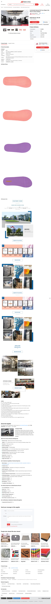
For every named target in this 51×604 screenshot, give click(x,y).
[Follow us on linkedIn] (49, 598)
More (2, 595)
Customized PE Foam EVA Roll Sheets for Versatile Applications (15, 559)
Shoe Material (40, 571)
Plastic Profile (19, 583)
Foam (9, 463)
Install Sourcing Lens (26, 598)
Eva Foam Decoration (20, 593)
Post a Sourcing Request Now (12, 526)
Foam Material (40, 573)
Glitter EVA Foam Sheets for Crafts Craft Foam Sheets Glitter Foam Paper (45, 559)
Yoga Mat (24, 463)
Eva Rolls (20, 463)
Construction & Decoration (8, 7)
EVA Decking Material (41, 569)
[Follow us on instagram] (45, 598)
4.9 (40, 44)
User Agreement (31, 601)
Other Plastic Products (11, 583)
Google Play (9, 598)
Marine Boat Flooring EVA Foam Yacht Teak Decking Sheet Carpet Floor (35, 544)
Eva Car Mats (3, 571)
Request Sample (46, 24)
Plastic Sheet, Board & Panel (25, 7)
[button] (1, 1)
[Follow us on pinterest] (48, 598)
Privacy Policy (41, 601)
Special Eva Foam (11, 593)
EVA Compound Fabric (4, 573)
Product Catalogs (15, 567)
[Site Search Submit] (37, 4)
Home (2, 7)
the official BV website (24, 425)
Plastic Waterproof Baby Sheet (35, 583)
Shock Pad (15, 573)
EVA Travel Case (28, 571)
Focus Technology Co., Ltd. (18, 601)
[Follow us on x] (43, 598)
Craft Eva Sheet (28, 573)
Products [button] (10, 4)
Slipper (2, 569)
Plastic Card (4, 583)
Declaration (36, 601)
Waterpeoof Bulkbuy (28, 593)
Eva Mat (27, 463)
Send (8, 524)
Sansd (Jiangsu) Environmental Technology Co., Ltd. (35, 13)
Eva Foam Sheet (16, 463)
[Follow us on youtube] (46, 598)
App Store (3, 598)
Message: (5, 516)
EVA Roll (27, 569)
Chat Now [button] (46, 22)
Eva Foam (11, 463)
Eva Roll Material (4, 593)
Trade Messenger (17, 598)
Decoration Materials (16, 7)
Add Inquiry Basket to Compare (14, 33)
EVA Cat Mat (15, 571)
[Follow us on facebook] (42, 598)
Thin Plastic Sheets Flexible (6, 586)
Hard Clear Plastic (26, 583)
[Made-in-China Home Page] (26, 2)
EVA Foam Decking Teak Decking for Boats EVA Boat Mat (25, 559)
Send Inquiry (34, 22)
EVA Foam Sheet (15, 569)
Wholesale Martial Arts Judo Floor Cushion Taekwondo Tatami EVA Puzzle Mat (35, 559)
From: (5, 510)
